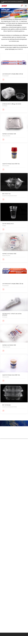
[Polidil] (4, 6)
